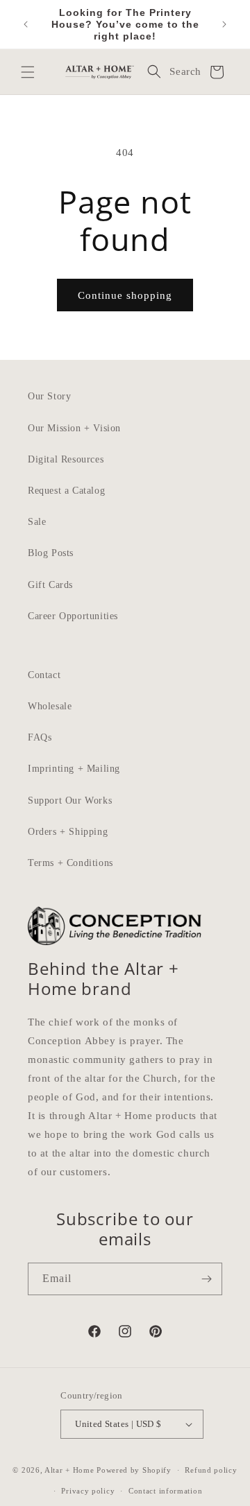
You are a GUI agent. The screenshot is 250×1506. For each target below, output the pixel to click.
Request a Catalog (66, 490)
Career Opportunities (73, 616)
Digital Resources (65, 459)
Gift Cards (50, 585)
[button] (27, 72)
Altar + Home (69, 1470)
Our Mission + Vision (74, 428)
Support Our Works (70, 800)
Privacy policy (88, 1491)
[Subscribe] (206, 1279)
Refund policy (211, 1470)
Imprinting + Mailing (74, 768)
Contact (44, 675)
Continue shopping (125, 295)
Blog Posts (51, 553)
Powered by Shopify (134, 1470)
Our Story (49, 396)
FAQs (39, 737)
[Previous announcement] (25, 24)
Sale (37, 522)
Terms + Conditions (70, 863)
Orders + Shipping (68, 831)
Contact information (165, 1491)
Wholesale (50, 706)
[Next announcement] (224, 24)
